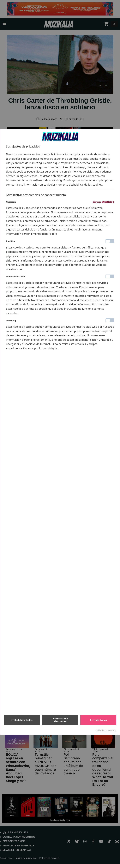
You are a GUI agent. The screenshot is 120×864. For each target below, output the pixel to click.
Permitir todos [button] (98, 720)
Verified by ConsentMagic (106, 730)
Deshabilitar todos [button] (21, 720)
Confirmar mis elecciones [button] (60, 720)
